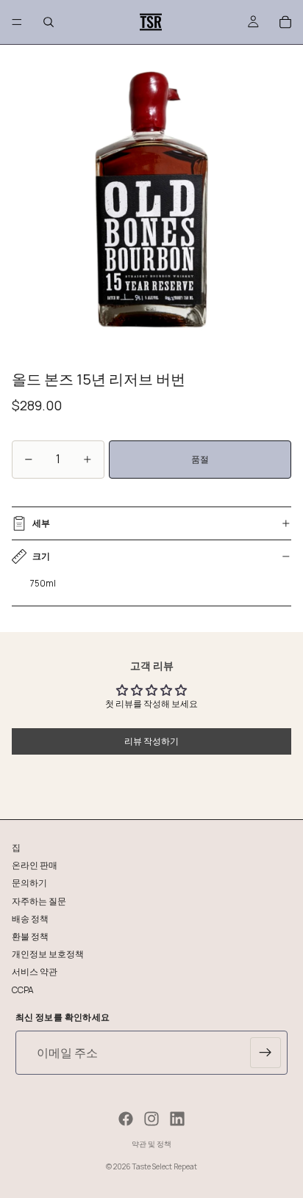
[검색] (48, 22)
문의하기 (29, 882)
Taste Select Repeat (164, 1166)
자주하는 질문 (39, 900)
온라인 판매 (34, 865)
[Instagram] (151, 1119)
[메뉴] (17, 22)
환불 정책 (30, 935)
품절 (200, 459)
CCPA (23, 989)
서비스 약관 (34, 971)
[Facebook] (126, 1119)
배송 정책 (30, 918)
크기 (41, 556)
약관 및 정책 (151, 1144)
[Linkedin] (177, 1119)
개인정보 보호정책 (48, 954)
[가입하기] (265, 1052)
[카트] (285, 22)
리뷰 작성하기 (151, 741)
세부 (41, 523)
